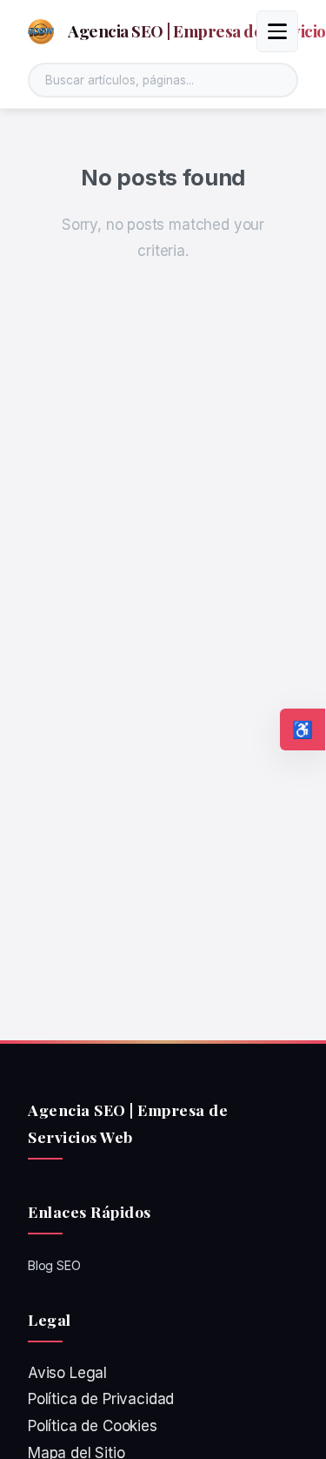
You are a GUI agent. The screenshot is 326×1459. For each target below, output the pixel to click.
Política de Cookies (92, 1426)
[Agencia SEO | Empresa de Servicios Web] (41, 31)
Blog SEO (54, 1265)
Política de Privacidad (101, 1399)
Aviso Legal (67, 1373)
